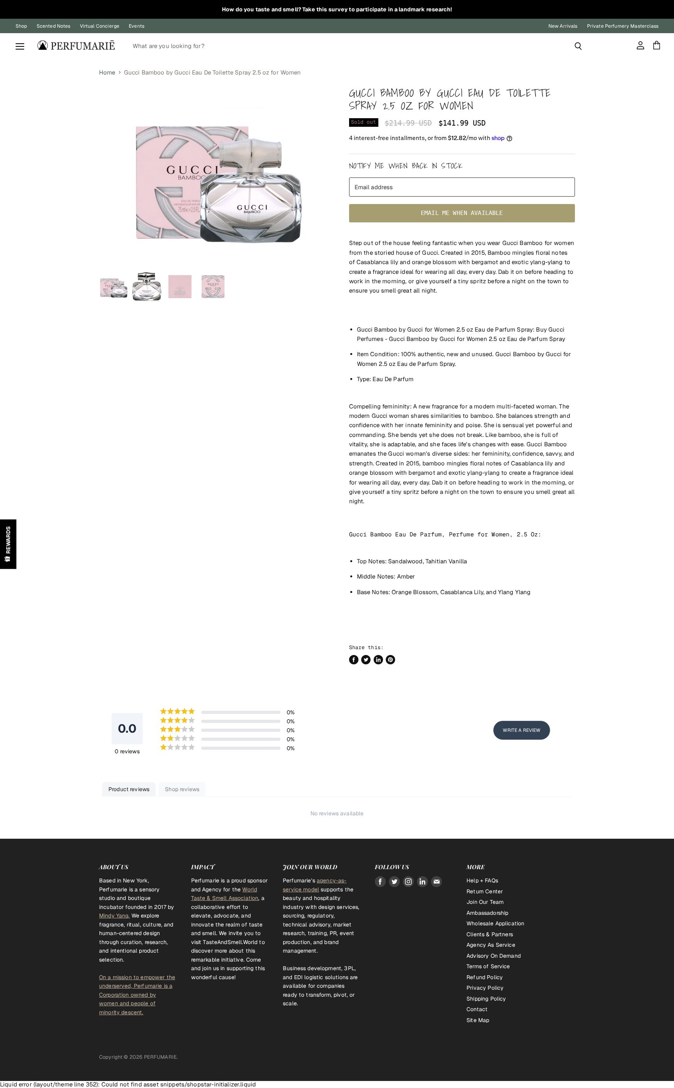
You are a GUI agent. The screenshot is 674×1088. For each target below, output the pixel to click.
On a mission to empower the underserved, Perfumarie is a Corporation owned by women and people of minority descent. (137, 995)
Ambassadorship (487, 912)
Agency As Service (490, 944)
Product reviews (128, 789)
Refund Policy (484, 977)
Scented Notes (54, 26)
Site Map (477, 1020)
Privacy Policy (485, 987)
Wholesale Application (495, 923)
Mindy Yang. (114, 915)
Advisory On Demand (493, 955)
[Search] (578, 46)
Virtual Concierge (100, 26)
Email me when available (462, 213)
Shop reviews (182, 789)
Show (8, 544)
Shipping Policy (486, 998)
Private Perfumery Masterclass (622, 26)
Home (107, 72)
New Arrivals (563, 26)
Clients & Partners (489, 934)
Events (136, 26)
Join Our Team (485, 901)
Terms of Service (488, 966)
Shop (21, 26)
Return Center (484, 891)
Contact (477, 1009)
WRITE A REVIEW (521, 730)
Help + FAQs (482, 880)
